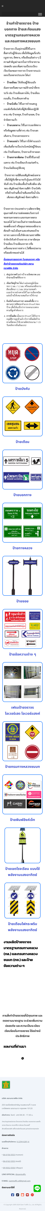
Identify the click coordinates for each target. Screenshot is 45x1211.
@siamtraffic (20, 1174)
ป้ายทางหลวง (22, 548)
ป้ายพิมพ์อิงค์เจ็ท (22, 819)
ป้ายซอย (22, 601)
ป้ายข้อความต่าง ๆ (22, 654)
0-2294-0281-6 (23, 1141)
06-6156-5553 (9, 1154)
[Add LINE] (37, 1188)
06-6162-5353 (9, 1161)
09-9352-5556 (9, 1168)
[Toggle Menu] (40, 14)
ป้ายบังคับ (22, 388)
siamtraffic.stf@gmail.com (19, 1181)
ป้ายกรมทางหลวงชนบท (22, 766)
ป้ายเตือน (22, 442)
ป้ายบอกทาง (22, 495)
